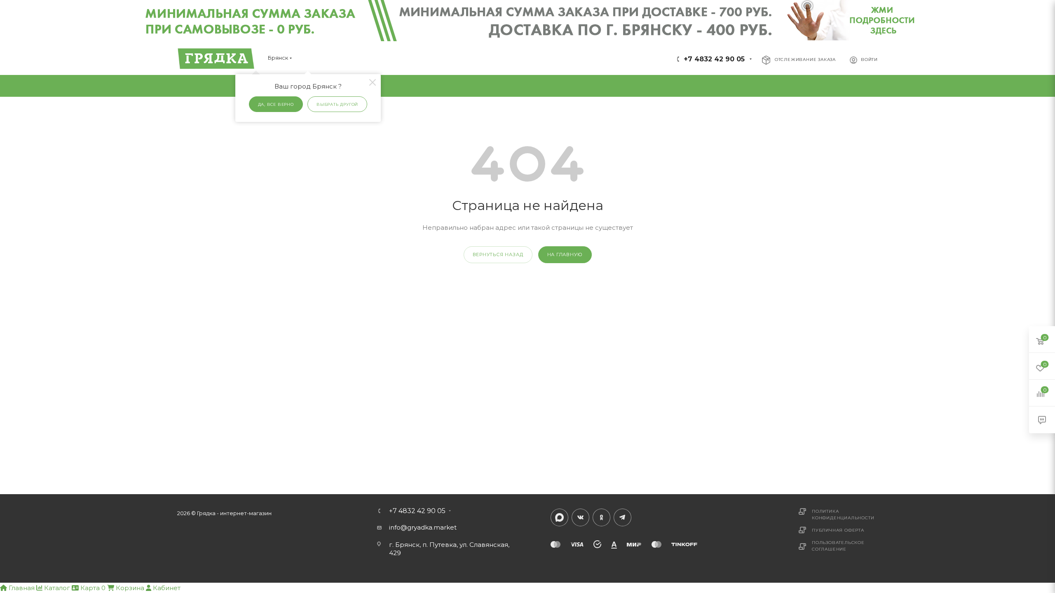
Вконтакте (580, 517)
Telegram (622, 517)
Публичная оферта (838, 530)
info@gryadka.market (423, 527)
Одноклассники (601, 517)
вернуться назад (498, 254)
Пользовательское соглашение (838, 546)
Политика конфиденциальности (843, 515)
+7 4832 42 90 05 (714, 59)
